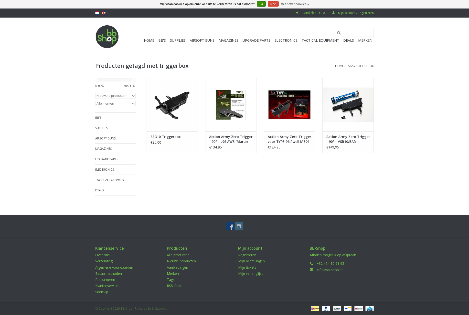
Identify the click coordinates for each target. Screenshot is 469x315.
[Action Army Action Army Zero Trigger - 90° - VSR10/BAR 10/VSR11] (348, 104)
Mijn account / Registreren (355, 13)
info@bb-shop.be (330, 269)
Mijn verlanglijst (250, 273)
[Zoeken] (337, 33)
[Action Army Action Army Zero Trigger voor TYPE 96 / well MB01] (289, 104)
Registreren (247, 255)
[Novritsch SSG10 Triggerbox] (172, 104)
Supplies (178, 40)
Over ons (102, 255)
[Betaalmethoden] (314, 308)
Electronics (286, 40)
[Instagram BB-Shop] (239, 226)
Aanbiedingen (177, 267)
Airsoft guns (202, 40)
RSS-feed (174, 285)
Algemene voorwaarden (114, 267)
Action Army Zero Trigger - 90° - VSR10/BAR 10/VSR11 (348, 139)
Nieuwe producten (181, 261)
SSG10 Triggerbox (165, 136)
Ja (261, 4)
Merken (365, 40)
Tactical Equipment (320, 40)
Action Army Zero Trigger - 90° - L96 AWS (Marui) (231, 139)
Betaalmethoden (108, 273)
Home (149, 40)
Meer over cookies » (295, 4)
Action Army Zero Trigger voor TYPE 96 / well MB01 (289, 139)
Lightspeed (160, 308)
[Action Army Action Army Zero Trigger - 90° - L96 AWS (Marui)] (230, 104)
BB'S (162, 40)
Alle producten (178, 255)
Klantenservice (106, 285)
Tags (349, 66)
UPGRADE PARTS (256, 40)
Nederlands (97, 13)
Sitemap (101, 291)
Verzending (104, 261)
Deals (348, 40)
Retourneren (105, 279)
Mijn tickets (247, 267)
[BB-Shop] (107, 37)
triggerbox (365, 66)
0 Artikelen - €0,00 (314, 13)
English (104, 13)
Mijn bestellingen (251, 261)
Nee (273, 4)
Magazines (228, 40)
